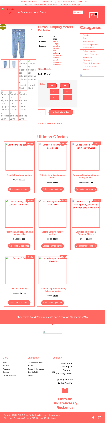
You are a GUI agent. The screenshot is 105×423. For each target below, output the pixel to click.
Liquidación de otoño (90, 66)
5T (67, 91)
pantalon (56, 46)
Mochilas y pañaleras (90, 45)
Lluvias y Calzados (90, 54)
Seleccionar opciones (19, 189)
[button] (31, 29)
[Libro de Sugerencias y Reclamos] (65, 390)
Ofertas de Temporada (91, 63)
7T (67, 97)
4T (54, 91)
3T (65, 85)
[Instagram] (99, 417)
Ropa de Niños (88, 41)
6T (54, 97)
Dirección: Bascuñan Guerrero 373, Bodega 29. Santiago (30, 418)
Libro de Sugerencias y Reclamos (65, 403)
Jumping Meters (89, 48)
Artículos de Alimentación (87, 59)
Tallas (42, 84)
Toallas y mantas (89, 51)
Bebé (85, 38)
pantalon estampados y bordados (57, 62)
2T (52, 85)
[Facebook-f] (93, 417)
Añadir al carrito (61, 112)
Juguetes (86, 35)
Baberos (86, 70)
